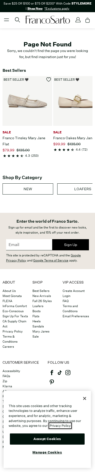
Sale (35, 336)
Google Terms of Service (50, 260)
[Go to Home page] (47, 20)
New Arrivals (41, 296)
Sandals (38, 326)
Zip (5, 381)
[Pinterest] (52, 384)
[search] (17, 22)
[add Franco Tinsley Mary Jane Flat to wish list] (48, 79)
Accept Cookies (47, 439)
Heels (36, 321)
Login (66, 296)
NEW (28, 189)
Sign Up (70, 244)
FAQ (66, 301)
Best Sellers (40, 291)
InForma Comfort (15, 306)
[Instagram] (68, 375)
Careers (8, 346)
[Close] (84, 398)
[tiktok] (60, 375)
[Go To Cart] (88, 20)
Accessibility (11, 371)
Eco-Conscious (13, 311)
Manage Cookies (47, 452)
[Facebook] (52, 375)
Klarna (7, 386)
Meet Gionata (12, 296)
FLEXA (7, 301)
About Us (9, 291)
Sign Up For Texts (15, 316)
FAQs (6, 376)
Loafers (37, 306)
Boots (36, 311)
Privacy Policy (13, 331)
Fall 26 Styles (42, 301)
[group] (28, 189)
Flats (35, 316)
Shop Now (35, 8)
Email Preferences (76, 316)
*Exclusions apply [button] (56, 8)
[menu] (7, 22)
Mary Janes (40, 331)
